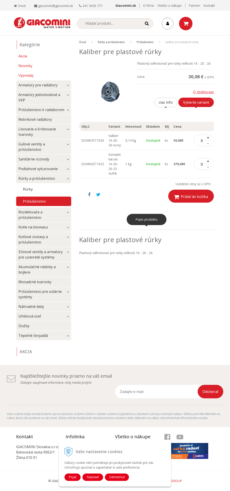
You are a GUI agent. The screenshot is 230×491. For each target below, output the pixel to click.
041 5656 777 (92, 6)
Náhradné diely (31, 306)
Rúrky (28, 189)
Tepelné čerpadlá (33, 335)
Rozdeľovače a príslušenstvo (30, 215)
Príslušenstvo (145, 42)
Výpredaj (25, 75)
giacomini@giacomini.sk (55, 6)
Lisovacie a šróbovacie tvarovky (37, 132)
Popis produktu (146, 219)
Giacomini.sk (125, 5)
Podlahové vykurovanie (38, 168)
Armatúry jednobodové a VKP (39, 97)
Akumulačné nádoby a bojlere (37, 269)
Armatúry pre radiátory (38, 85)
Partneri (194, 5)
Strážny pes (205, 92)
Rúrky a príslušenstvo (111, 42)
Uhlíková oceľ (29, 316)
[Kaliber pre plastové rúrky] (108, 91)
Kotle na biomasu (33, 227)
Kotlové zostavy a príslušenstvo (33, 239)
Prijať (72, 477)
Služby (23, 325)
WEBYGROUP (172, 481)
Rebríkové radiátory (35, 119)
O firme (148, 5)
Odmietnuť (117, 477)
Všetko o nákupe (169, 5)
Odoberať (210, 391)
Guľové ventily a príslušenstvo (31, 147)
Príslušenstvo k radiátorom (41, 109)
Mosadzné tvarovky (34, 281)
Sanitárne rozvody (33, 159)
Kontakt (209, 5)
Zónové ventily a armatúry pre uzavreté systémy (40, 254)
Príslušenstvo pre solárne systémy (40, 294)
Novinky (25, 65)
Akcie (22, 56)
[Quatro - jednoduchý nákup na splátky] (186, 446)
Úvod (22, 6)
